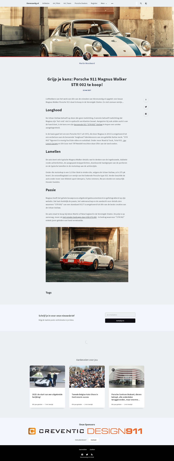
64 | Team (67, 3)
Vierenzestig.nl (33, 3)
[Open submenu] (112, 3)
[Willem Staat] (73, 370)
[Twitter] (145, 106)
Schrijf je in (120, 321)
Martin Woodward (87, 63)
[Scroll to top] (145, 99)
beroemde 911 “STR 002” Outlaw (88, 124)
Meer (103, 3)
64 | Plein (56, 3)
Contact (93, 440)
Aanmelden (83, 449)
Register (94, 3)
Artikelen (46, 3)
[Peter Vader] (34, 370)
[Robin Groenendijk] (113, 370)
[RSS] (92, 455)
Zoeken (92, 449)
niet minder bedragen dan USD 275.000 (80, 217)
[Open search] (141, 3)
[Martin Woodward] (87, 57)
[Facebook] (145, 113)
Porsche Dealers (81, 3)
